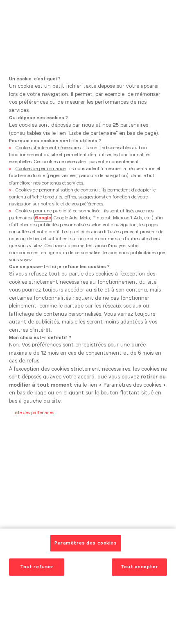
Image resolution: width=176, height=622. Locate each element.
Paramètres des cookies (85, 543)
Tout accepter (139, 567)
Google (43, 218)
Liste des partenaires (33, 412)
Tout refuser (37, 567)
